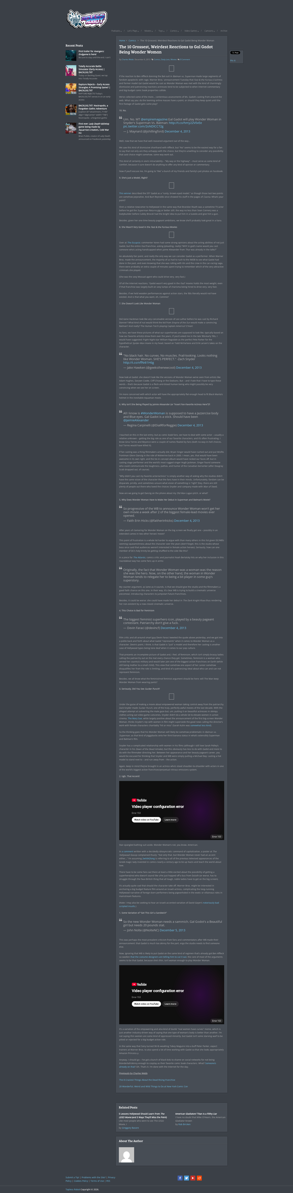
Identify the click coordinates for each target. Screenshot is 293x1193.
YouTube (192, 1178)
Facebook (180, 1178)
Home (122, 40)
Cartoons (208, 30)
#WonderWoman (153, 413)
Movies (148, 30)
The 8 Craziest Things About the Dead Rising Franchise (147, 1079)
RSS (108, 1180)
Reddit (199, 1178)
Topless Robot (73, 1189)
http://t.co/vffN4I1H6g (138, 362)
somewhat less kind (200, 725)
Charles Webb (128, 59)
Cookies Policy (81, 1180)
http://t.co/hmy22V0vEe (185, 123)
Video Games (190, 30)
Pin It (232, 60)
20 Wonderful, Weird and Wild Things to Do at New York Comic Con (153, 1086)
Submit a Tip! (72, 1177)
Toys (161, 30)
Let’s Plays (132, 30)
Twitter (186, 1178)
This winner (125, 193)
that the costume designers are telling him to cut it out (158, 956)
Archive (224, 30)
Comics (173, 30)
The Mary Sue (135, 718)
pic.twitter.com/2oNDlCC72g (143, 126)
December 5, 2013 (172, 930)
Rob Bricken (184, 1124)
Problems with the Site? (94, 1177)
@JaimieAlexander (136, 420)
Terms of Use (97, 1180)
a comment (127, 851)
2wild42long (148, 858)
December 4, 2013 (177, 131)
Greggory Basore (130, 1127)
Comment (185, 59)
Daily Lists (165, 59)
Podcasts (115, 30)
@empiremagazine (154, 119)
